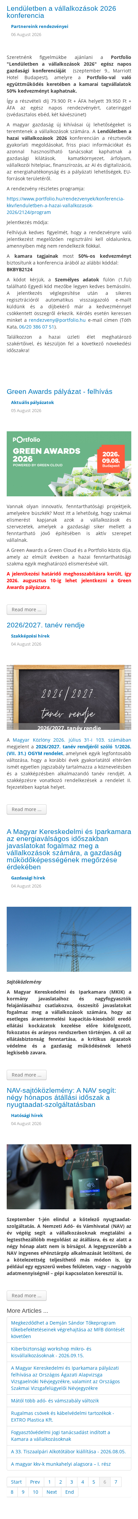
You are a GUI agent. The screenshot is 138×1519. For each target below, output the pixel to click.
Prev (35, 1482)
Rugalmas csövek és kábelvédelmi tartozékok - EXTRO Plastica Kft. (62, 1416)
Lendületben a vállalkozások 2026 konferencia (61, 11)
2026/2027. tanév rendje (46, 625)
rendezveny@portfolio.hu (57, 320)
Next (52, 1492)
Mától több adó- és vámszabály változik (55, 1400)
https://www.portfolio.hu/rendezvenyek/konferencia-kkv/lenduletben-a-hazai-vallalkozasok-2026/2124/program (66, 205)
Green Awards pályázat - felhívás (60, 391)
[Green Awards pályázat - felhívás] (69, 463)
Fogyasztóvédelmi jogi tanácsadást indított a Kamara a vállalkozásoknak (60, 1435)
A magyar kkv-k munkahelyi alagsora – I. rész (61, 1464)
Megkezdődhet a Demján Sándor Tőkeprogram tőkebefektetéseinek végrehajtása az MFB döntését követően (68, 1329)
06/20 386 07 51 (36, 326)
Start (16, 1482)
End (69, 1492)
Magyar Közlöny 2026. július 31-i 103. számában (72, 740)
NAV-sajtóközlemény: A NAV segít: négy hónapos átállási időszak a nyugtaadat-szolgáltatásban (61, 1097)
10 (35, 1492)
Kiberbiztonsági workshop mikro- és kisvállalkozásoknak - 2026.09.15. (51, 1352)
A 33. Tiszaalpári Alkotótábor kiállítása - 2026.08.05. (68, 1451)
